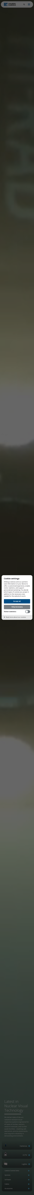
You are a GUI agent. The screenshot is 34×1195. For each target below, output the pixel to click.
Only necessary (17, 607)
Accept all (17, 601)
